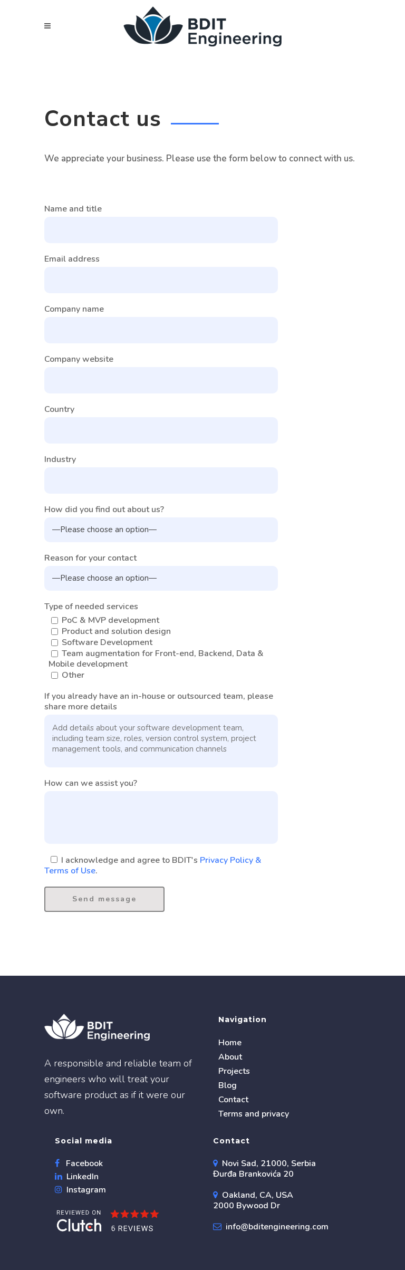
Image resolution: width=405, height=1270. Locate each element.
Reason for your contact (90, 558)
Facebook (83, 1163)
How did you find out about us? (104, 509)
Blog (227, 1085)
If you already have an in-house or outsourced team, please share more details (158, 701)
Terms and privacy (253, 1114)
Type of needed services (91, 606)
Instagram (85, 1190)
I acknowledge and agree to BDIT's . (153, 865)
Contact (233, 1099)
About (230, 1057)
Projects (234, 1071)
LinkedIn (81, 1176)
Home (230, 1042)
